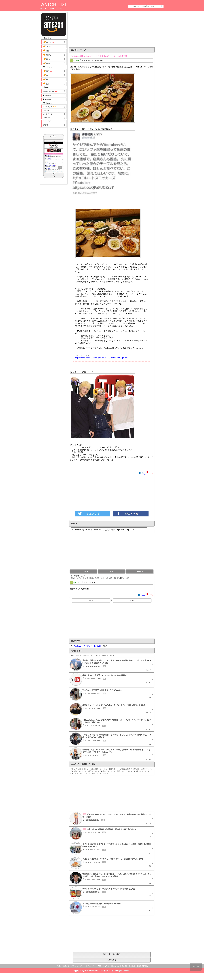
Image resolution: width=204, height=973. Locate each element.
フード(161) (47, 117)
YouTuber (78, 646)
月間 (47, 75)
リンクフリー (91, 966)
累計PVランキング (108, 771)
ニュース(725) (47, 107)
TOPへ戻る (111, 960)
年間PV (48, 51)
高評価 (48, 59)
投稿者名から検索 (108, 655)
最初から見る (94, 578)
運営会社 (66, 966)
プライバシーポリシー (78, 966)
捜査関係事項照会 (143, 966)
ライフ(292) (47, 121)
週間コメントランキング (125, 771)
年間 (47, 79)
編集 (127, 578)
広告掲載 (124, 966)
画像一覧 (140, 571)
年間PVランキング (94, 771)
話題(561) (46, 110)
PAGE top (196, 967)
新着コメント (49, 91)
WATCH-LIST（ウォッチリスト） (101, 971)
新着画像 (48, 95)
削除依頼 (132, 966)
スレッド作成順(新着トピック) (81, 769)
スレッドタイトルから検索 (80, 655)
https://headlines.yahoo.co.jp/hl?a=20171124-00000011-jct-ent (101, 358)
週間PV (48, 42)
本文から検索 (95, 655)
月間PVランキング (79, 771)
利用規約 (58, 966)
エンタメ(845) (47, 114)
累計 (47, 84)
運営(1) (45, 125)
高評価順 (109, 578)
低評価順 (117, 578)
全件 (102, 578)
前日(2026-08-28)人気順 (131, 769)
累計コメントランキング (100, 773)
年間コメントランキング (81, 773)
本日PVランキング (115, 769)
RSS (99, 966)
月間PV (48, 47)
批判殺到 (97, 646)
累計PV (48, 55)
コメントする (83, 571)
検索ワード (49, 99)
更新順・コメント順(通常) (80, 578)
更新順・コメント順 (100, 769)
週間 (47, 71)
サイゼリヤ (87, 646)
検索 (111, 571)
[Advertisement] (92, 29)
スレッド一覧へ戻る (111, 954)
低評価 (48, 63)
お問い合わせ (115, 966)
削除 (122, 578)
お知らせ (106, 966)
